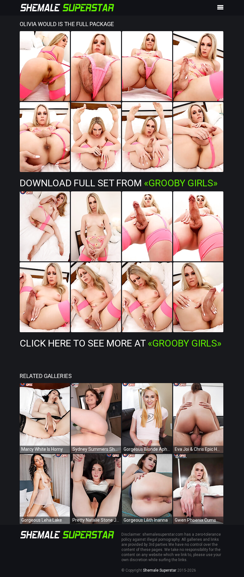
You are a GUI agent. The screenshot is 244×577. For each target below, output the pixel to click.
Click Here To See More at (120, 343)
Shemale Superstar (159, 570)
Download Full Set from (119, 183)
